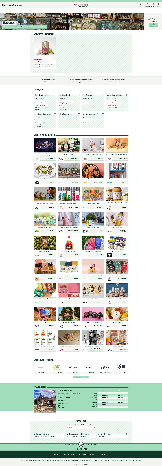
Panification (61, 107)
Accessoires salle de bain (112, 105)
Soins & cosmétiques (111, 98)
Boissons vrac (86, 103)
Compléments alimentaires (89, 120)
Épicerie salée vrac (63, 109)
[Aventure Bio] (81, 444)
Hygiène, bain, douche (112, 101)
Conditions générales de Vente (61, 454)
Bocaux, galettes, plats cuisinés (66, 103)
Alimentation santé (87, 117)
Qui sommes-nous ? (103, 454)
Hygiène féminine (111, 103)
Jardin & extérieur (39, 124)
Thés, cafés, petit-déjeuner (89, 98)
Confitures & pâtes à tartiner (41, 105)
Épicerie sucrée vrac (39, 109)
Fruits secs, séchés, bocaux (41, 103)
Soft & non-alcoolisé (87, 101)
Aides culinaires (62, 98)
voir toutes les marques (81, 377)
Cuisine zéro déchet (39, 120)
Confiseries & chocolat (39, 101)
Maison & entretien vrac (40, 126)
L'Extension (85, 464)
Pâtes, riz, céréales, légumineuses (66, 101)
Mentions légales (75, 454)
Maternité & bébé (62, 117)
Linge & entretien (38, 117)
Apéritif (60, 105)
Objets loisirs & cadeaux (40, 122)
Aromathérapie (86, 122)
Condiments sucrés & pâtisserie (42, 107)
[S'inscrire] (93, 427)
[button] (147, 5)
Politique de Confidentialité (88, 454)
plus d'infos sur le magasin (153, 25)
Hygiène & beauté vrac (112, 107)
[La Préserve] (81, 5)
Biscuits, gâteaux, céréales (40, 98)
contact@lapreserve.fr (63, 403)
